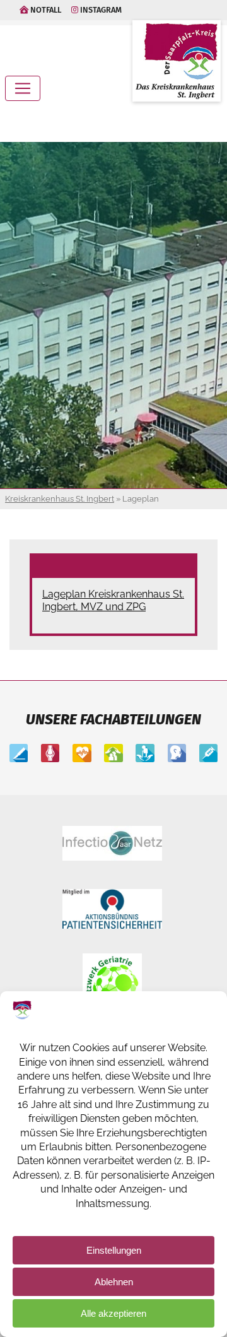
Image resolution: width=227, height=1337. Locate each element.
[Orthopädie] (50, 754)
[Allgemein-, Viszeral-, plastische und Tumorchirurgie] (18, 754)
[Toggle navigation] (22, 88)
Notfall (44, 10)
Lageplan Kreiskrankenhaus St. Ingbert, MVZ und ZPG (113, 600)
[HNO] (177, 754)
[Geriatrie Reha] (113, 754)
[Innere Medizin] (82, 754)
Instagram (100, 10)
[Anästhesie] (208, 754)
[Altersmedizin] (145, 754)
